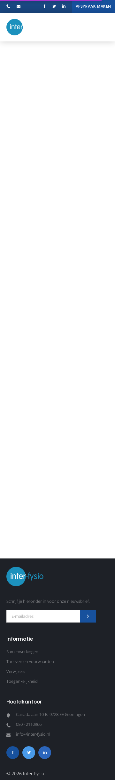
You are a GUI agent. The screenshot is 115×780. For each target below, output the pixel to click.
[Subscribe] (88, 616)
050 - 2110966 (9, 7)
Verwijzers (15, 671)
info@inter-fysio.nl (20, 7)
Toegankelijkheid (22, 681)
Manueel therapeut (57, 555)
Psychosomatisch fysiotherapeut (31, 527)
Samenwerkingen (22, 651)
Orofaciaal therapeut (86, 527)
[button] (102, 27)
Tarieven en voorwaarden (30, 661)
